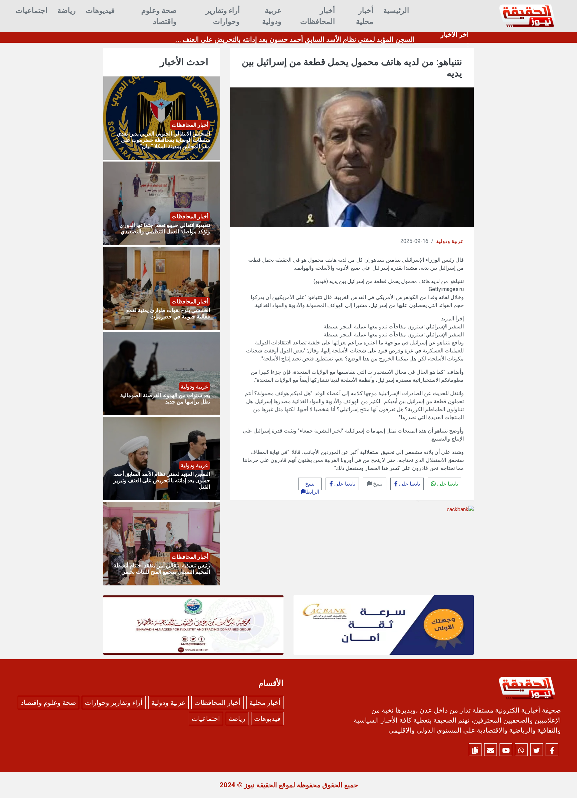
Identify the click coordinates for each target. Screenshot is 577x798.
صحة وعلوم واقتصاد (159, 16)
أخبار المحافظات (317, 16)
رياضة (66, 10)
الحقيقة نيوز (260, 785)
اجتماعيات (31, 10)
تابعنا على (447, 484)
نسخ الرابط (312, 485)
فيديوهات (100, 10)
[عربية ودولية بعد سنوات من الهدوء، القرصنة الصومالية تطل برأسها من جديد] (161, 373)
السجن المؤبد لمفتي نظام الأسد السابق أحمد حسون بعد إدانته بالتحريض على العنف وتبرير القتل (281, 39)
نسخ (377, 484)
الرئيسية (396, 10)
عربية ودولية (271, 16)
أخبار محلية (364, 16)
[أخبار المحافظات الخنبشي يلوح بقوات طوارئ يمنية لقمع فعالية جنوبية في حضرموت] (161, 288)
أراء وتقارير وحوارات (223, 16)
